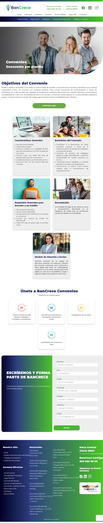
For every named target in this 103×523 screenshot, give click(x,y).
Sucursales (83, 14)
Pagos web (72, 14)
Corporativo (28, 14)
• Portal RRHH (8, 494)
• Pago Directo (8, 478)
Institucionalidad (60, 14)
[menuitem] (20, 15)
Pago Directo (35, 19)
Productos (38, 14)
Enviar (67, 428)
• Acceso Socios (9, 473)
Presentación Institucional (61, 19)
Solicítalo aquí (49, 105)
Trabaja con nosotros (80, 19)
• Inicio (5, 453)
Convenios (48, 14)
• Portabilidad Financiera (12, 476)
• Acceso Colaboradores (12, 483)
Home (19, 14)
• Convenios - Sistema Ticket (14, 486)
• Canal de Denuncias (11, 460)
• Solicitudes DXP (10, 489)
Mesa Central (72, 7)
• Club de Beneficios (11, 481)
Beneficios (46, 19)
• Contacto (7, 491)
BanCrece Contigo (54, 7)
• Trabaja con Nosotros (12, 458)
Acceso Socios (22, 19)
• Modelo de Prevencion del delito (16, 455)
